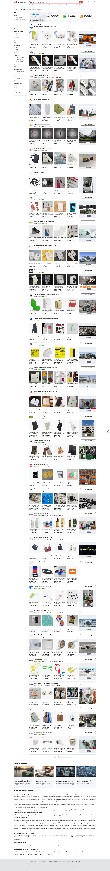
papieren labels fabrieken (58, 4)
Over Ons (31, 861)
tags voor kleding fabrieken (67, 4)
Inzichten (73, 861)
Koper (76, 6)
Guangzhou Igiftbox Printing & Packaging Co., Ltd (45, 221)
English (23, 862)
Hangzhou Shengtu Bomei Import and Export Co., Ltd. (46, 318)
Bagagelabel (59, 845)
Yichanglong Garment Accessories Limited (43, 488)
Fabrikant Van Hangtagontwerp (32, 854)
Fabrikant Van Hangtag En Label (79, 851)
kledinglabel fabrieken (50, 4)
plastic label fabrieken (42, 4)
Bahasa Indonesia (89, 862)
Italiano (53, 862)
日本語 (34, 862)
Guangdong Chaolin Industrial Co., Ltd (42, 586)
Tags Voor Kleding (46, 845)
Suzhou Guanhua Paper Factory (41, 513)
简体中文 (26, 862)
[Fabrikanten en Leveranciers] (20, 2)
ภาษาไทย (76, 862)
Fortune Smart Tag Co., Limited (41, 51)
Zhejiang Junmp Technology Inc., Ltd (42, 634)
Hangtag (65, 845)
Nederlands (69, 862)
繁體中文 (30, 862)
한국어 (62, 862)
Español (42, 862)
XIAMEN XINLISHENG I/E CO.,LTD (41, 342)
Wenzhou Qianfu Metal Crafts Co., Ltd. (42, 148)
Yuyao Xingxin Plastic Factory (40, 561)
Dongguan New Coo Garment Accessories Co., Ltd (45, 367)
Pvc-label (53, 845)
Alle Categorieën (18, 6)
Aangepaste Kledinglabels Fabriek (65, 851)
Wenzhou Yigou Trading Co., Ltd (41, 464)
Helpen (82, 6)
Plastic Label (23, 845)
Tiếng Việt (84, 862)
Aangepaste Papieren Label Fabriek (50, 851)
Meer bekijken (17, 839)
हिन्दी (73, 862)
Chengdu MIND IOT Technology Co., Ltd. (43, 732)
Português (49, 862)
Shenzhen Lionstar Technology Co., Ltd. (43, 537)
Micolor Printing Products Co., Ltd (41, 99)
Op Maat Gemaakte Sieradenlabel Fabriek (22, 851)
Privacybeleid (49, 861)
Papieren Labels (38, 845)
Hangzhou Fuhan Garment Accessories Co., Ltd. (45, 197)
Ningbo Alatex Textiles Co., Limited (42, 124)
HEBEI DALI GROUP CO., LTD (40, 659)
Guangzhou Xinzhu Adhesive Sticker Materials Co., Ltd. (46, 683)
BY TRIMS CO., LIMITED (39, 172)
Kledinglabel (30, 845)
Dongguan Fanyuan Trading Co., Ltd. (42, 707)
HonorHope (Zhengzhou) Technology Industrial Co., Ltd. (46, 294)
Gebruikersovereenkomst (42, 861)
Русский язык (58, 862)
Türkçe (80, 862)
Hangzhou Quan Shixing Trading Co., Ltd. (43, 416)
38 (68, 756)
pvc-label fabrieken (75, 4)
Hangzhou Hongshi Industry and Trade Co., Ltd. (44, 75)
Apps (88, 6)
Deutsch (45, 862)
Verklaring (35, 861)
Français (38, 862)
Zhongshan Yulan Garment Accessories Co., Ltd (45, 245)
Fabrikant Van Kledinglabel (19, 854)
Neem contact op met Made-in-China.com (59, 861)
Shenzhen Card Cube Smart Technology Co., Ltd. (45, 26)
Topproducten (69, 861)
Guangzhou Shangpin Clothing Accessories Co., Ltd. (46, 391)
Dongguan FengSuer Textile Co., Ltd (42, 440)
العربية (66, 862)
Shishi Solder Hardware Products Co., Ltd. (43, 270)
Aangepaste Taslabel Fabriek (37, 851)
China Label (17, 845)
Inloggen (94, 3)
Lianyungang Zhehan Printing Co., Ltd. (42, 610)
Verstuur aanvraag (88, 27)
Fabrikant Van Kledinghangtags (46, 854)
